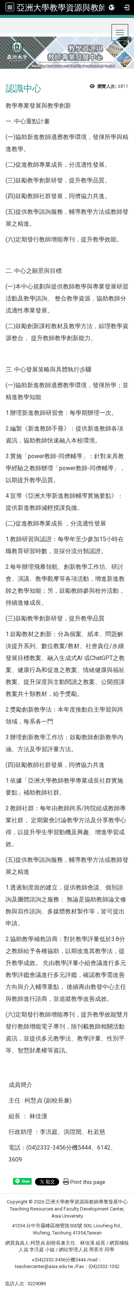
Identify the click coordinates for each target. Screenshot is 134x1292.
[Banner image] (67, 55)
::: (3, 27)
